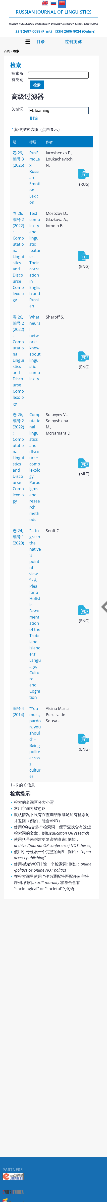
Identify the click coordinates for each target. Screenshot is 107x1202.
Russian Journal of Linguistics (53, 17)
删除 (34, 118)
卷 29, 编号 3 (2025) (18, 159)
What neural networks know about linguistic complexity (35, 347)
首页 (7, 51)
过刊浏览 (73, 42)
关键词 (17, 109)
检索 (16, 51)
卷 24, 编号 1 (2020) (18, 537)
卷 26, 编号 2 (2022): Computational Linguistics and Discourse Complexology (18, 256)
